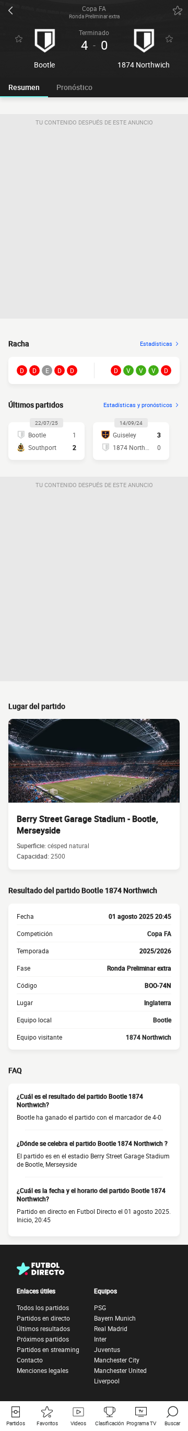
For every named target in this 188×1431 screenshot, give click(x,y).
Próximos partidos (43, 1339)
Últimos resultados (43, 1328)
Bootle (162, 1020)
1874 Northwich (148, 1037)
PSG (100, 1307)
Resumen (24, 87)
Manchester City (116, 1360)
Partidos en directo (43, 1318)
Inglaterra (157, 1002)
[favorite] (177, 10)
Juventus (107, 1349)
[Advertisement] (94, 224)
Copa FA (159, 933)
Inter (100, 1339)
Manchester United (120, 1370)
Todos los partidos (43, 1307)
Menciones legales (42, 1370)
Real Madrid (110, 1328)
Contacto (30, 1360)
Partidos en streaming (48, 1349)
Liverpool (107, 1381)
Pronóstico (74, 87)
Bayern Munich (115, 1318)
